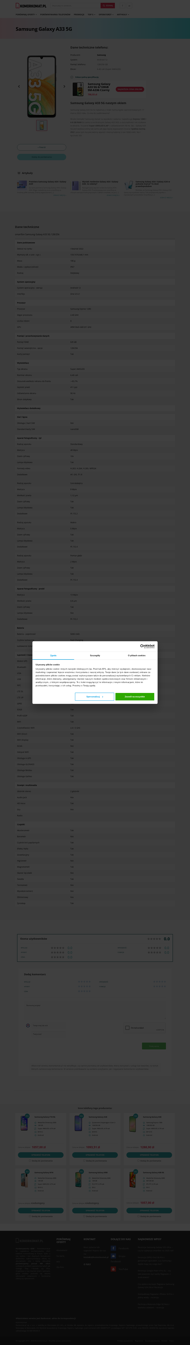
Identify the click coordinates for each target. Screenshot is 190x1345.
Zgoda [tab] (53, 655)
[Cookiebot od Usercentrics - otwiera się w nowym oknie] (142, 646)
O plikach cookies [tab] (136, 655)
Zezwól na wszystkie (135, 696)
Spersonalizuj (93, 696)
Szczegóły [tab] (95, 655)
